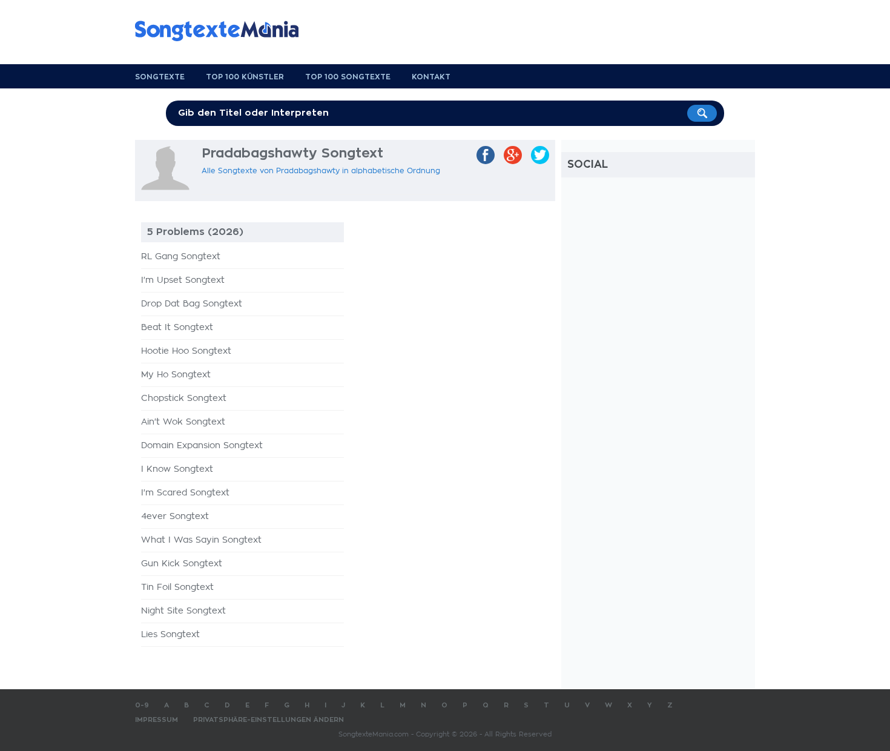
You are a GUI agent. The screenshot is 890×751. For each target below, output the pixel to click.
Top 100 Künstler (245, 77)
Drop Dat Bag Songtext (191, 304)
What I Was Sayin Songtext (201, 540)
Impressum (156, 719)
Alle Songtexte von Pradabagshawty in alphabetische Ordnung (321, 170)
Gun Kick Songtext (181, 564)
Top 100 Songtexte (348, 77)
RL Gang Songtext (180, 257)
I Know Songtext (177, 469)
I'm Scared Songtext (185, 493)
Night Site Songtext (183, 611)
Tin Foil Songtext (177, 587)
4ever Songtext (175, 516)
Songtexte (160, 77)
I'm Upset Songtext (183, 280)
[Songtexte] (223, 31)
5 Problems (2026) (195, 232)
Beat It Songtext (177, 327)
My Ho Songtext (176, 375)
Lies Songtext (170, 634)
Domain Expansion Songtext (202, 446)
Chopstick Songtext (183, 398)
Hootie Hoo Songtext (186, 351)
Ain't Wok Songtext (183, 422)
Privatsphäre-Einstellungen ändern (268, 719)
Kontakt (431, 77)
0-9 (142, 705)
